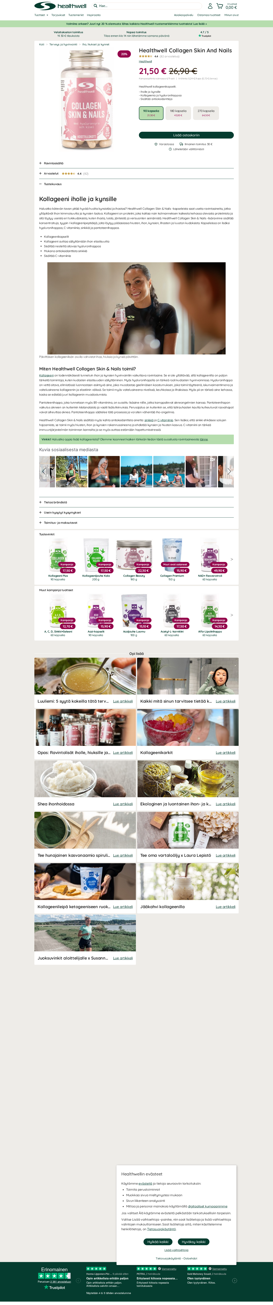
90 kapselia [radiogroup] (151, 113)
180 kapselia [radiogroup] (178, 113)
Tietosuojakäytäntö (161, 1229)
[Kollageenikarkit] (188, 734)
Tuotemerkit (76, 15)
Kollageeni (46, 375)
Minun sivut (231, 15)
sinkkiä (148, 420)
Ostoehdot (190, 1258)
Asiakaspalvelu (183, 15)
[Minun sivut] (210, 6)
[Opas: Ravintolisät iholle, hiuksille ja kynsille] (85, 734)
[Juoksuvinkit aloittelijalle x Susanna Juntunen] (85, 940)
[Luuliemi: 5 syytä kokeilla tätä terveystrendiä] (85, 683)
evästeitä (145, 1183)
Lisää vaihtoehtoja (176, 1250)
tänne (204, 439)
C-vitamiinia (165, 420)
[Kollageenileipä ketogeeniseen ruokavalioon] (85, 888)
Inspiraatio (94, 15)
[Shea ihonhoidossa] (85, 785)
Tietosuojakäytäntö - (169, 1258)
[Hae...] (95, 6)
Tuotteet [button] (39, 15)
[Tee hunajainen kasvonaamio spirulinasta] (85, 837)
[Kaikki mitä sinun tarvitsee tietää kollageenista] (188, 683)
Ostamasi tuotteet (208, 15)
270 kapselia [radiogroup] (206, 113)
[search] (147, 6)
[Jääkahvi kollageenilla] (188, 888)
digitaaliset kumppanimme (207, 1206)
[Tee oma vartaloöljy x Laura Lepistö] (188, 837)
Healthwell (145, 61)
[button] (227, 6)
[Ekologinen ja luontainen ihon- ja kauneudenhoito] (188, 785)
